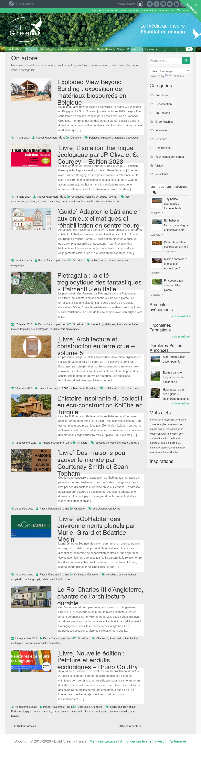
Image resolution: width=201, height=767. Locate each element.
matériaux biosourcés (126, 137)
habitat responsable (36, 643)
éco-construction (119, 442)
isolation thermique (48, 201)
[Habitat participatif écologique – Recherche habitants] (155, 393)
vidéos (153, 433)
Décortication (48, 49)
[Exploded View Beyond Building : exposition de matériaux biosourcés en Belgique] (31, 90)
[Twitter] (150, 3)
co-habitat (111, 574)
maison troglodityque (23, 329)
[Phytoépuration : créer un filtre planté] (157, 284)
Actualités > (16, 49)
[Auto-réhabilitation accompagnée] (155, 360)
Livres (64, 201)
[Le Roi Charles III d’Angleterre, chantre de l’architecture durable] (31, 597)
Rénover (112, 196)
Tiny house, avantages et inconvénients (172, 203)
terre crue (133, 388)
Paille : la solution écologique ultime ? (176, 244)
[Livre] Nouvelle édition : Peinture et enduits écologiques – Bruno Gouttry (97, 659)
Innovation (88, 49)
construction (176, 428)
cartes (145, 10)
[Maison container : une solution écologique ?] (157, 262)
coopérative (102, 442)
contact (187, 10)
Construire (77, 196)
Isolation (89, 196)
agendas (110, 10)
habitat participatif (52, 579)
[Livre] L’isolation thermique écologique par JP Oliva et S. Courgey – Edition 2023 (98, 154)
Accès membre (126, 4)
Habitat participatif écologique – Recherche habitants (176, 394)
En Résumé (162, 113)
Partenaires (178, 741)
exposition (106, 137)
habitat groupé (32, 579)
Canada (161, 433)
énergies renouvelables (169, 424)
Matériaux (78, 388)
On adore (31, 49)
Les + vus (157, 186)
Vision (121, 49)
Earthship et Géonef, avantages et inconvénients (176, 225)
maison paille (157, 428)
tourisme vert (57, 329)
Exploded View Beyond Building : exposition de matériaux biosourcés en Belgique (91, 92)
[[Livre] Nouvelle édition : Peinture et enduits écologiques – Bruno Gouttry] (31, 661)
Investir (160, 741)
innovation (172, 433)
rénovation (54, 643)
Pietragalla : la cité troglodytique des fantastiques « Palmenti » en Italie (99, 281)
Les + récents (177, 186)
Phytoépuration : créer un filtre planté (174, 285)
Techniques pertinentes (170, 156)
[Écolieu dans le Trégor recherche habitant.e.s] (155, 376)
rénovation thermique (107, 201)
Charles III (102, 638)
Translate (178, 76)
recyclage (169, 419)
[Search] (186, 60)
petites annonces (129, 10)
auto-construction (170, 452)
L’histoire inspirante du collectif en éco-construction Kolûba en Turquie (100, 404)
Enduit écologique (21, 711)
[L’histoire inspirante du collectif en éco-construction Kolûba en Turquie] (31, 406)
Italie (135, 324)
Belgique (94, 137)
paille (164, 442)
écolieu (123, 574)
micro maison (170, 438)
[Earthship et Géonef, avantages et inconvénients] (157, 224)
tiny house (180, 419)
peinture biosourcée (72, 711)
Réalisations (105, 49)
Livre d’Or (175, 10)
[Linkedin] (176, 3)
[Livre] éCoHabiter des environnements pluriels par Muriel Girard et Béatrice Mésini (96, 529)
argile (113, 706)
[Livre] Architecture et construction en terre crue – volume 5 (96, 345)
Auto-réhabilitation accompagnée (174, 359)
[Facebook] (156, 3)
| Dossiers (148, 49)
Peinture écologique (96, 711)
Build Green (162, 95)
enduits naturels (42, 711)
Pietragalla (42, 329)
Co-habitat (80, 574)
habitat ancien (99, 260)
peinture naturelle (118, 711)
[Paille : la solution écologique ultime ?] (157, 246)
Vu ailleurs (133, 49)
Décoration (84, 706)
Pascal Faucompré (46, 137)
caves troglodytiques (103, 324)
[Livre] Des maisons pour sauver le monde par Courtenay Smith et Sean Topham (92, 462)
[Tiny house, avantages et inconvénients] (157, 202)
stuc (132, 711)
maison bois (174, 442)
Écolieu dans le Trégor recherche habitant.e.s (174, 377)
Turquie (135, 442)
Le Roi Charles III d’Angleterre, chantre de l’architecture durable (100, 595)
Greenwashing (70, 49)
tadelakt (15, 716)
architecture (111, 388)
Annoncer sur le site (135, 741)
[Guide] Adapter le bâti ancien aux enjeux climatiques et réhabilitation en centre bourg (99, 218)
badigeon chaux (127, 706)
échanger (159, 10)
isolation (31, 201)
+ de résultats (181, 316)
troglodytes (72, 329)
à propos (97, 10)
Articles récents (129, 726)
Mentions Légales (103, 741)
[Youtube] (170, 3)
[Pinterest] (163, 3)
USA (167, 428)
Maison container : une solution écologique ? (175, 263)
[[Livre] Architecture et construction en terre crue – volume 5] (31, 347)
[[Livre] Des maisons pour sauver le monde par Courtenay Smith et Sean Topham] (31, 461)
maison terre (156, 419)
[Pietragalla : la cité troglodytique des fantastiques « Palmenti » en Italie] (31, 283)
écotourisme (124, 324)
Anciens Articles (26, 726)
